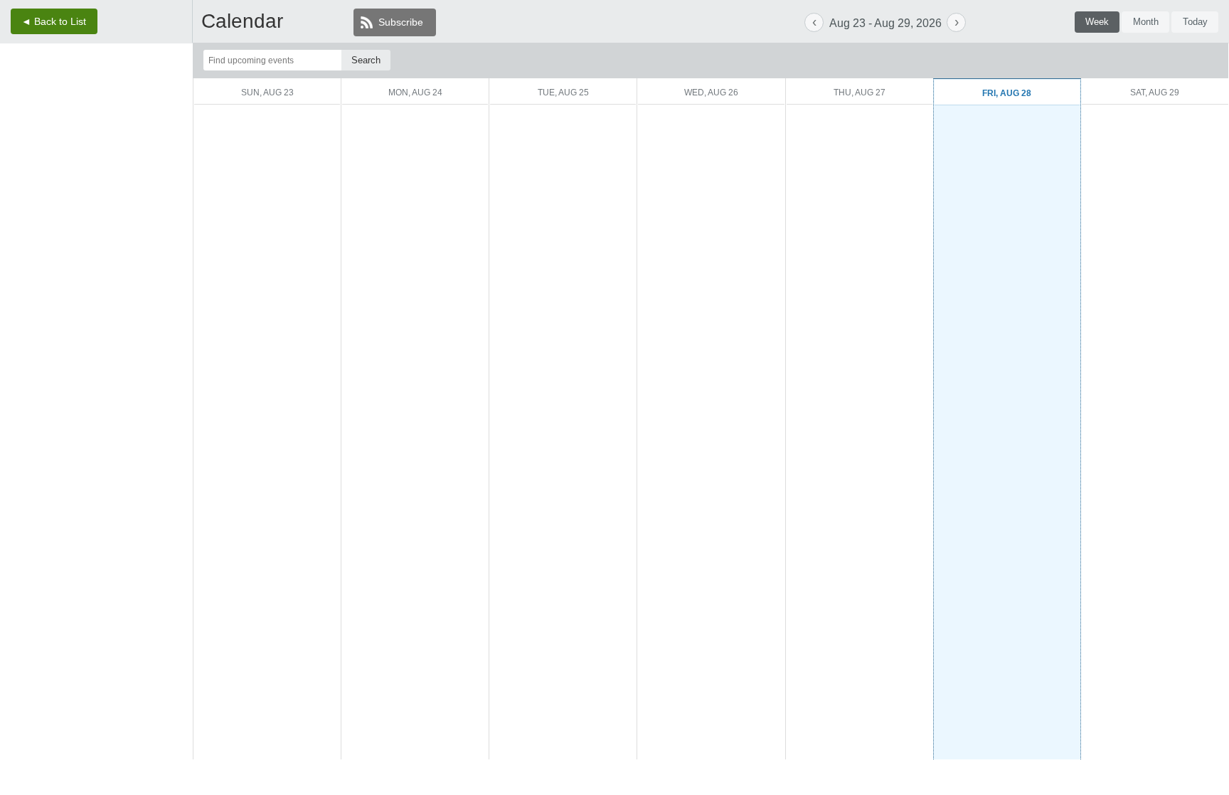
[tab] (1097, 22)
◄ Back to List (53, 21)
